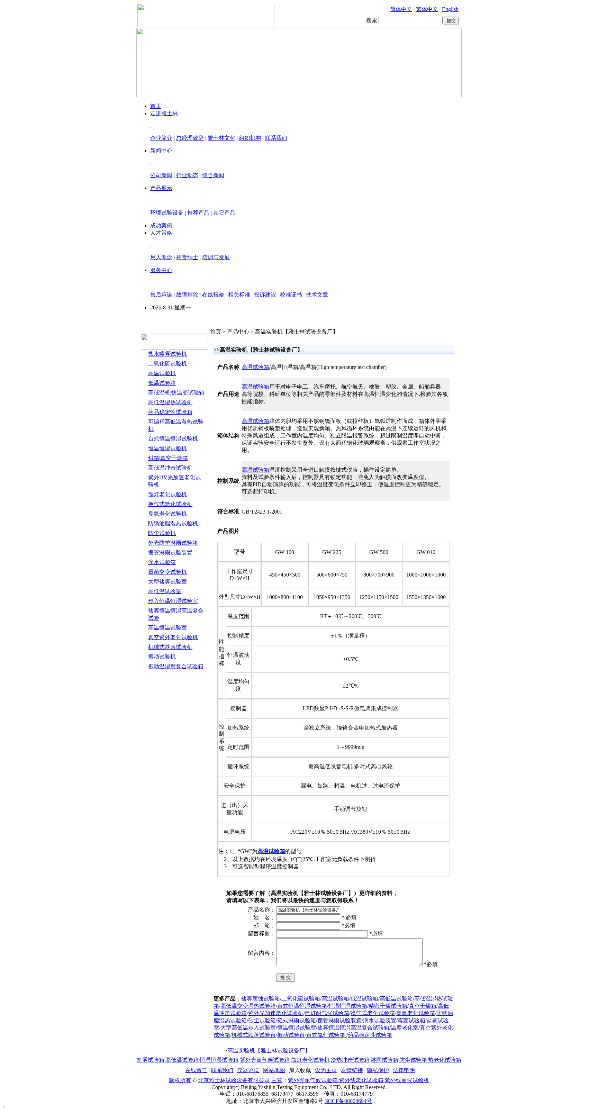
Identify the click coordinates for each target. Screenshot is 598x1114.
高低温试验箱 (396, 999)
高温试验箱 (255, 367)
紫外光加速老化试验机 (275, 1013)
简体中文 (401, 9)
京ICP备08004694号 (348, 1101)
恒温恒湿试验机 (167, 448)
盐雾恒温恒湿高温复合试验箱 (353, 1028)
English (450, 9)
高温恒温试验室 (167, 628)
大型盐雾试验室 (167, 582)
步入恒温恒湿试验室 (173, 601)
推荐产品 (198, 213)
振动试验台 (291, 1035)
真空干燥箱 (422, 1006)
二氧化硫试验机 (167, 363)
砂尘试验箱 (262, 1020)
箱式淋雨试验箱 (296, 1020)
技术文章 (317, 295)
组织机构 (250, 138)
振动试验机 (162, 657)
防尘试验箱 (413, 1060)
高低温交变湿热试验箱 (248, 1006)
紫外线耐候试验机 (407, 1080)
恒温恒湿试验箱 (347, 1006)
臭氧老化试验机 (167, 514)
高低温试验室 (164, 591)
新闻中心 (161, 151)
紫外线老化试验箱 (361, 1080)
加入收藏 (300, 1070)
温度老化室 (404, 1028)
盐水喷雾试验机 (167, 354)
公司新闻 (161, 175)
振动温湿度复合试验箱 (175, 666)
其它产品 (224, 213)
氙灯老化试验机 (167, 494)
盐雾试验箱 (150, 1060)
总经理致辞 (190, 138)
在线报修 (213, 295)
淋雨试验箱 (384, 1060)
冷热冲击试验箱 (350, 1060)
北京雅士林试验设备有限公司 (234, 1080)
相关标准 (239, 295)
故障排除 (187, 295)
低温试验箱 (162, 383)
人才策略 (161, 233)
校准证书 (291, 295)
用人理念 (161, 257)
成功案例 (161, 225)
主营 (276, 1080)
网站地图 (274, 1070)
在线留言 (196, 1070)
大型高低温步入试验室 (248, 1028)
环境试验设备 (166, 213)
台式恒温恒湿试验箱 (302, 1006)
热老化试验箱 (444, 1060)
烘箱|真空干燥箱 (168, 458)
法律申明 (404, 1070)
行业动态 (187, 175)
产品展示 (161, 188)
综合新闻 (213, 175)
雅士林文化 (221, 138)
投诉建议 (265, 295)
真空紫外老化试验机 (173, 637)
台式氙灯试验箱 (326, 1035)
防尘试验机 (162, 533)
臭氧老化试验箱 (415, 1013)
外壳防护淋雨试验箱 (173, 543)
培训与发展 (216, 257)
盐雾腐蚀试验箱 (260, 999)
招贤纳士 (187, 257)
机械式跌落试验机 (170, 647)
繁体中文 (427, 9)
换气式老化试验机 (170, 504)
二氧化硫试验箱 (300, 999)
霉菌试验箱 (411, 1020)
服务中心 (161, 270)
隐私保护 (378, 1070)
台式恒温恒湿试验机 (173, 439)
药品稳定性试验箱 (170, 412)
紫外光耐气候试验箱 (265, 1060)
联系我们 (276, 138)
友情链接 (352, 1070)
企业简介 (161, 138)
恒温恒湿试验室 (296, 1028)
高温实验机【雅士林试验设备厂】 (268, 1050)
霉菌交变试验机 (167, 572)
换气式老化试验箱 (373, 1013)
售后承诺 (161, 295)
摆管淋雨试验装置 (170, 552)
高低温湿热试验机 (170, 402)
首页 (155, 106)
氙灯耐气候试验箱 (327, 1013)
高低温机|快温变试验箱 (176, 393)
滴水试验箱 (162, 562)
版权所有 (180, 1080)
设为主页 (326, 1070)
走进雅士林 (164, 113)
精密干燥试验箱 (388, 1006)
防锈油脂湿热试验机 (173, 523)
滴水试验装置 (379, 1020)
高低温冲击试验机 (170, 468)
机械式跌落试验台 (254, 1035)
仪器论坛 (248, 1070)
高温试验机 (162, 373)
